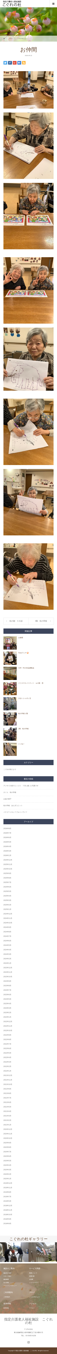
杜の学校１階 (23, 713)
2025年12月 (7, 860)
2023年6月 (7, 995)
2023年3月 (7, 1008)
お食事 (31, 1279)
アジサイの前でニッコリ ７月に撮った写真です (20, 786)
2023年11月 (7, 972)
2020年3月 (7, 1170)
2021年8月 (7, 1093)
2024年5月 (7, 945)
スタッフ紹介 (7, 1276)
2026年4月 (7, 846)
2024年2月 (7, 959)
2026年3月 (7, 851)
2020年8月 (7, 1147)
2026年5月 (7, 842)
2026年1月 (7, 855)
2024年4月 (7, 950)
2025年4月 (7, 896)
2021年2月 (7, 1120)
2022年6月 (7, 1048)
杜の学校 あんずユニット (13, 805)
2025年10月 (7, 869)
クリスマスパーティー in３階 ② (30, 683)
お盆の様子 (7, 799)
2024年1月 (7, 963)
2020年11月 (7, 1134)
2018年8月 (7, 1223)
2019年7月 (7, 1197)
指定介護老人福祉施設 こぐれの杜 (28, 1321)
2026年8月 (7, 828)
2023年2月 (7, 1012)
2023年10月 (7, 977)
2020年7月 (7, 1152)
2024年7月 (7, 936)
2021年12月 (7, 1075)
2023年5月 (7, 999)
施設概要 (6, 1279)
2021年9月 (7, 1089)
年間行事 (31, 1276)
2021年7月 (7, 1098)
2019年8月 (7, 1192)
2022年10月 (7, 1030)
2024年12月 (7, 914)
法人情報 (6, 1282)
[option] (14, 1252)
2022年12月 (7, 1021)
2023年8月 (7, 986)
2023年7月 (7, 990)
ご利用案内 (6, 1297)
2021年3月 (7, 1116)
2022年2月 (7, 1066)
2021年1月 (7, 1125)
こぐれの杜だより (9, 769)
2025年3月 (7, 900)
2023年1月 (7, 1017)
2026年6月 (7, 837)
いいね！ (21, 744)
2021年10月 (7, 1084)
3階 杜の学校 (41, 621)
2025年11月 (7, 864)
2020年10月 (7, 1138)
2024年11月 (7, 918)
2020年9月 (7, 1143)
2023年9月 (7, 981)
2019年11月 (7, 1188)
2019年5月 (7, 1201)
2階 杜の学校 (23, 729)
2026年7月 (7, 833)
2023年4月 (7, 1004)
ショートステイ (33, 1282)
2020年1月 (7, 1179)
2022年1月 (7, 1071)
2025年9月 (7, 873)
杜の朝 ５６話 (16, 621)
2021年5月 (7, 1107)
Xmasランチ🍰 (23, 653)
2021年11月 (7, 1080)
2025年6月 (7, 887)
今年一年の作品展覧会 (26, 668)
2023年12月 (7, 968)
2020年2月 (7, 1174)
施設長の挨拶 (7, 1273)
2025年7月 (7, 882)
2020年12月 (7, 1129)
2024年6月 (7, 941)
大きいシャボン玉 (24, 698)
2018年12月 (7, 1206)
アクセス (31, 1308)
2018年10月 (7, 1214)
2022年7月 (7, 1044)
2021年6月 (7, 1102)
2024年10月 (7, 923)
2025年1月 (7, 909)
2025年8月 (7, 878)
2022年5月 (7, 1053)
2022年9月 (7, 1035)
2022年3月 (7, 1062)
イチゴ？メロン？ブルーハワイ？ (15, 812)
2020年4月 (7, 1165)
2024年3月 (7, 954)
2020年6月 (7, 1156)
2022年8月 (7, 1039)
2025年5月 (7, 891)
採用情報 (6, 1308)
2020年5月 (7, 1161)
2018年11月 (7, 1210)
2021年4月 (7, 1111)
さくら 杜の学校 (9, 792)
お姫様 (20, 638)
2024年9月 (7, 927)
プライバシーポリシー (10, 1285)
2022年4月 (7, 1057)
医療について (33, 1273)
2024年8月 (7, 932)
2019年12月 (7, 1183)
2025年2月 (7, 905)
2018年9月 (7, 1219)
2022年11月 (7, 1026)
